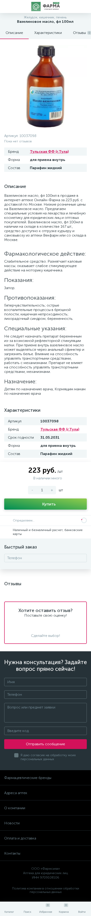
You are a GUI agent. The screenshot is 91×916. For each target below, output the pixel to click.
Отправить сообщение (45, 744)
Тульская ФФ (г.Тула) (49, 151)
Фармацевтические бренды (27, 778)
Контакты (12, 853)
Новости (12, 823)
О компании (14, 808)
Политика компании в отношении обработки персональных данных (45, 890)
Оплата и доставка (20, 838)
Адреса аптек (15, 793)
